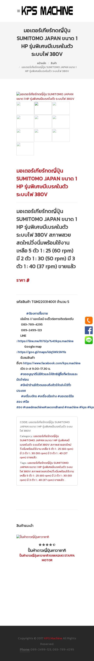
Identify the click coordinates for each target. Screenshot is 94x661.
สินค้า (54, 63)
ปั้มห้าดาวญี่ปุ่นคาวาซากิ (47, 550)
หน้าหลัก (41, 63)
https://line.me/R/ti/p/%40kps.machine (45, 341)
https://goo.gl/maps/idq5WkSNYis (42, 352)
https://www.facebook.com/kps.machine (51, 363)
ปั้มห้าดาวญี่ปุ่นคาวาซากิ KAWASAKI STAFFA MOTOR (47, 558)
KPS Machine (53, 638)
